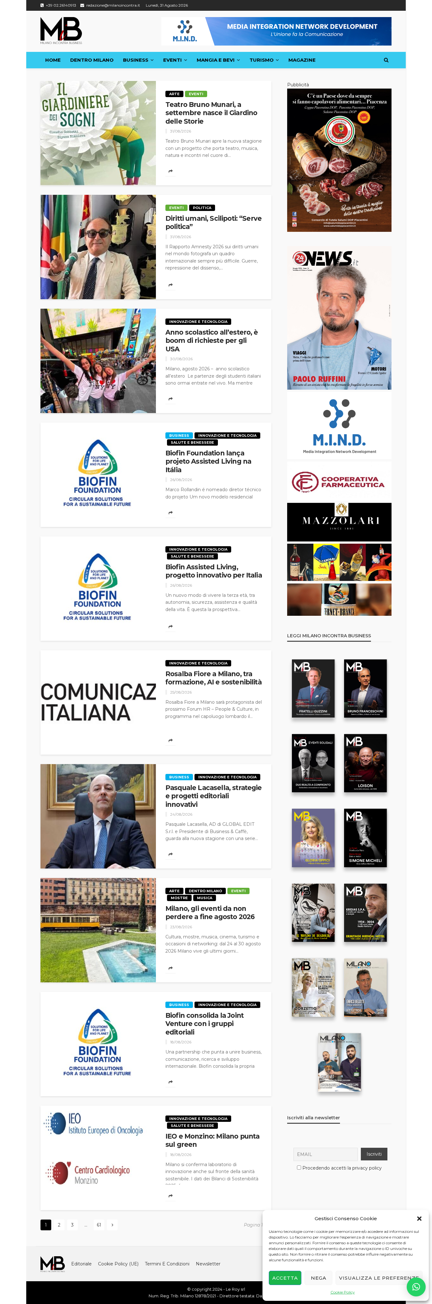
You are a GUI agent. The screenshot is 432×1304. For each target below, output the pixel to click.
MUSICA (204, 898)
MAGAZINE (302, 60)
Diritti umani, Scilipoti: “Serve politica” (213, 222)
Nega (318, 1278)
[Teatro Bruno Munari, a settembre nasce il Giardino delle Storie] (98, 133)
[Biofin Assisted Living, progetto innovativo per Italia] (98, 588)
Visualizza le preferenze (379, 1278)
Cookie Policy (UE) (118, 1264)
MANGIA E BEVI (216, 60)
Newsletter (208, 1264)
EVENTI (172, 60)
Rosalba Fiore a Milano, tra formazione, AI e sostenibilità (213, 678)
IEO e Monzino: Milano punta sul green (212, 1140)
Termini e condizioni (167, 1264)
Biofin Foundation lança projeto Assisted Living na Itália (208, 461)
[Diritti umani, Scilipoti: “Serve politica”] (98, 247)
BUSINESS (135, 60)
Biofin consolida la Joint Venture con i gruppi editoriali (204, 1023)
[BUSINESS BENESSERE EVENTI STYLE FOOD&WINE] (61, 30)
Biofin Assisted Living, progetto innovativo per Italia (213, 571)
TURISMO (262, 60)
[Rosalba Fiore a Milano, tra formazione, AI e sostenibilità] (98, 702)
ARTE (174, 94)
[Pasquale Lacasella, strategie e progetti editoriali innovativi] (98, 816)
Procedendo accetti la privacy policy (342, 1168)
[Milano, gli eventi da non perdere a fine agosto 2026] (98, 930)
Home (53, 60)
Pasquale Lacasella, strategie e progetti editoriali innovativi (213, 796)
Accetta (285, 1278)
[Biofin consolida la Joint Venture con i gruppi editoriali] (98, 1044)
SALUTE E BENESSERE (192, 442)
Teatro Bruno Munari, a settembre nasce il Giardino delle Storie (211, 113)
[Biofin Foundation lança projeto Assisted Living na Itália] (98, 475)
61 (99, 1225)
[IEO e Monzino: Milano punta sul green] (98, 1158)
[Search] (386, 60)
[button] (419, 1218)
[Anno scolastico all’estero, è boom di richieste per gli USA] (98, 361)
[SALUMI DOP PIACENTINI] (339, 160)
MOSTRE (179, 898)
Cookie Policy (342, 1292)
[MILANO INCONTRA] (52, 1264)
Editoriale (81, 1264)
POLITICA (202, 208)
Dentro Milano (92, 60)
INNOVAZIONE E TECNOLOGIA (198, 321)
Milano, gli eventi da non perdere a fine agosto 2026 (210, 913)
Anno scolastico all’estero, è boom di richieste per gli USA (211, 340)
